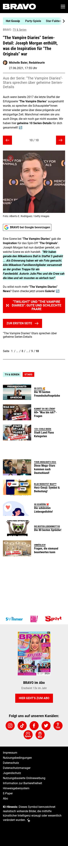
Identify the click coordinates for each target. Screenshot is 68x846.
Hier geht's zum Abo (34, 698)
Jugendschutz (12, 773)
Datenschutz (11, 763)
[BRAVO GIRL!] (34, 619)
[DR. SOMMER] (14, 619)
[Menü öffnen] (63, 6)
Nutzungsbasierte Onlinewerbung (24, 778)
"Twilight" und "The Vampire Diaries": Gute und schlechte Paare (36, 305)
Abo (5, 798)
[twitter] (46, 725)
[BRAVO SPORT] (54, 619)
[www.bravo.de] (19, 6)
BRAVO (7, 29)
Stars (28, 374)
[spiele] (28, 734)
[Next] (62, 21)
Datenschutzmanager (16, 768)
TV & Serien (19, 29)
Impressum (10, 752)
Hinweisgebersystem (16, 788)
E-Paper (8, 793)
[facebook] (34, 725)
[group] (32, 21)
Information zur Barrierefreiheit (22, 783)
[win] (40, 734)
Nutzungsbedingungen (17, 757)
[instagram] (10, 725)
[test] (58, 725)
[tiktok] (22, 725)
